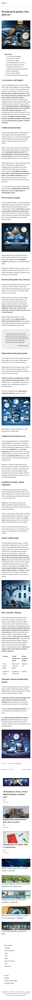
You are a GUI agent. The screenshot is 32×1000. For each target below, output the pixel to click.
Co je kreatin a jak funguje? (14, 56)
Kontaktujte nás (17, 763)
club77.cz (4, 3)
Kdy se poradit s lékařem (13, 73)
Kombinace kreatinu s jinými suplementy (17, 69)
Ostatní (28, 769)
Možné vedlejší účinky (13, 71)
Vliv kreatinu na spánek (13, 60)
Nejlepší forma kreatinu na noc (15, 66)
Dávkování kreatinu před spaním (15, 64)
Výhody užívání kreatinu (13, 58)
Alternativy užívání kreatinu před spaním (17, 75)
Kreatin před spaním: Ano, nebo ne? (16, 62)
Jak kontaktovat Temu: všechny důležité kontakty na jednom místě (15, 794)
